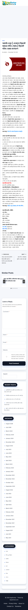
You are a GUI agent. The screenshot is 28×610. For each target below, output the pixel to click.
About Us (21, 603)
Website (5, 350)
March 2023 (9, 464)
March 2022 (9, 508)
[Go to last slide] (4, 281)
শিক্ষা (7, 573)
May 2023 (8, 457)
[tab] (12, 288)
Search (5, 374)
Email (5, 342)
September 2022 (10, 486)
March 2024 (9, 431)
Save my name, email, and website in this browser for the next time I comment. (18, 356)
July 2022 (8, 493)
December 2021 (10, 519)
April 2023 (9, 460)
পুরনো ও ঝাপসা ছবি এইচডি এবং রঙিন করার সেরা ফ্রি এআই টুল (13, 409)
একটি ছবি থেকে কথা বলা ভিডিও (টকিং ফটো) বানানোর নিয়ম (13, 403)
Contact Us (10, 606)
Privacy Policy (13, 603)
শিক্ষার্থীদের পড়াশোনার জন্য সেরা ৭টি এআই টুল (14, 395)
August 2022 (9, 490)
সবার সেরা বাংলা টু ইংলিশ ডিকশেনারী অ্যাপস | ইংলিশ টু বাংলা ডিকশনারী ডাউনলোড (7, 259)
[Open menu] (24, 3)
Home (5, 603)
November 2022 (10, 479)
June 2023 (9, 453)
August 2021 (9, 530)
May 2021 (8, 537)
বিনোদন (3, 40)
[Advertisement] (14, 21)
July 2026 (8, 427)
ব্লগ (6, 566)
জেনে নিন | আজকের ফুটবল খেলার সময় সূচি (21, 257)
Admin (5, 52)
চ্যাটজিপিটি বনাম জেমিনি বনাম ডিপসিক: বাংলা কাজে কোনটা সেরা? (13, 390)
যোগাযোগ (7, 569)
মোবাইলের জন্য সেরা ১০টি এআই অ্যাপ (13, 399)
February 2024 (10, 434)
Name (5, 334)
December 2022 (10, 475)
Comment (6, 311)
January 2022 (9, 515)
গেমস (7, 551)
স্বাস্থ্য (7, 580)
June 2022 (9, 497)
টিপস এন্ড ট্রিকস (9, 555)
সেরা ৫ (7, 577)
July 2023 (8, 449)
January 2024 (9, 438)
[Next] (24, 281)
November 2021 (10, 523)
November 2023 (10, 442)
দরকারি (7, 558)
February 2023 (10, 468)
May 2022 (8, 501)
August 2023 (9, 445)
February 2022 (10, 512)
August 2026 (9, 423)
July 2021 (8, 534)
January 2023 (9, 471)
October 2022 (9, 482)
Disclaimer (18, 606)
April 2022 (8, 504)
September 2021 (10, 526)
